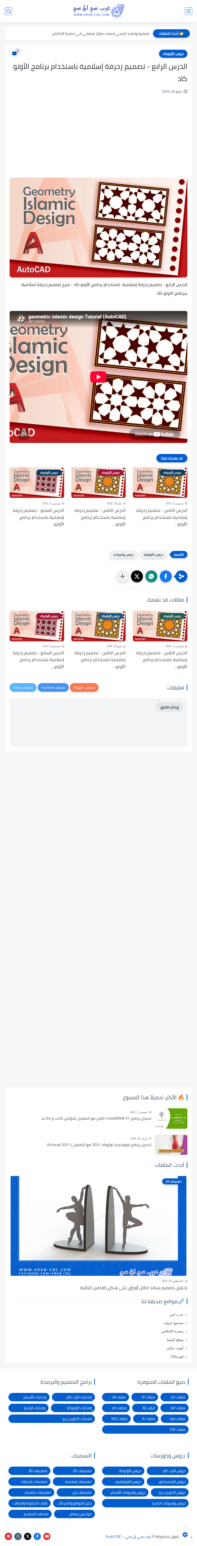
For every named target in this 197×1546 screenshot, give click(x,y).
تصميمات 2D (82, 1470)
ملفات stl (119, 1397)
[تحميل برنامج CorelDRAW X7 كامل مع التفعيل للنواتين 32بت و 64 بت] (171, 1118)
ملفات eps (177, 1418)
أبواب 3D (148, 1407)
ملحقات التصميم (36, 1513)
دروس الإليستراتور (172, 1481)
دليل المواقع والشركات (75, 1503)
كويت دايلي (175, 1348)
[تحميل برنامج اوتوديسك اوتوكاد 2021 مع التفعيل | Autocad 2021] (171, 1145)
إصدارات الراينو (34, 1407)
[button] (166, 576)
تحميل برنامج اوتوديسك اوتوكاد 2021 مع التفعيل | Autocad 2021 (99, 1145)
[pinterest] (8, 1536)
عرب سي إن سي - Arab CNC (128, 1536)
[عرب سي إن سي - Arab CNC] (98, 11)
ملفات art (119, 1407)
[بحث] (8, 11)
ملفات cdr (178, 1397)
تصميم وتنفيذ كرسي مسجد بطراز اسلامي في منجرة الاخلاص (100, 33)
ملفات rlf (148, 1397)
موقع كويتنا (175, 1340)
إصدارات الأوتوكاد (79, 1407)
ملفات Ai (148, 1418)
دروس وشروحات (123, 554)
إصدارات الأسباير (34, 1397)
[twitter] (27, 1536)
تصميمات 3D (37, 1470)
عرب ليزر (176, 1314)
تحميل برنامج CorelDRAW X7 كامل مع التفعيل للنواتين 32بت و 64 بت (96, 1118)
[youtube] (46, 1536)
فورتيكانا (177, 1356)
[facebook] (37, 1536)
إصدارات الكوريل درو (77, 1418)
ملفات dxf (178, 1407)
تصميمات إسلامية (78, 1481)
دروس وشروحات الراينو (168, 1503)
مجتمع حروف (173, 1323)
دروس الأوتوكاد (173, 54)
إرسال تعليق (169, 707)
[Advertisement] (98, 145)
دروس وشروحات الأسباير (127, 1492)
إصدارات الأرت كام (79, 1397)
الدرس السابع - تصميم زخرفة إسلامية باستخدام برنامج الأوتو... (38, 517)
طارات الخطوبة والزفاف (30, 1503)
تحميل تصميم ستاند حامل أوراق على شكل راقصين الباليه (133, 1287)
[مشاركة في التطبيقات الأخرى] (123, 576)
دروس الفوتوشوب (127, 1481)
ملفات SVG (119, 1418)
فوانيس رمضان (80, 1513)
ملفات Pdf (177, 1429)
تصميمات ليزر (82, 1492)
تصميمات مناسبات (37, 1492)
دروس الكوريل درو (172, 1492)
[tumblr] (18, 1536)
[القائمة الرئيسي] (188, 11)
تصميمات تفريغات (34, 1481)
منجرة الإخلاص (172, 1331)
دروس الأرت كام (174, 1470)
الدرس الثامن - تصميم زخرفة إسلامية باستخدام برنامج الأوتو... (161, 517)
